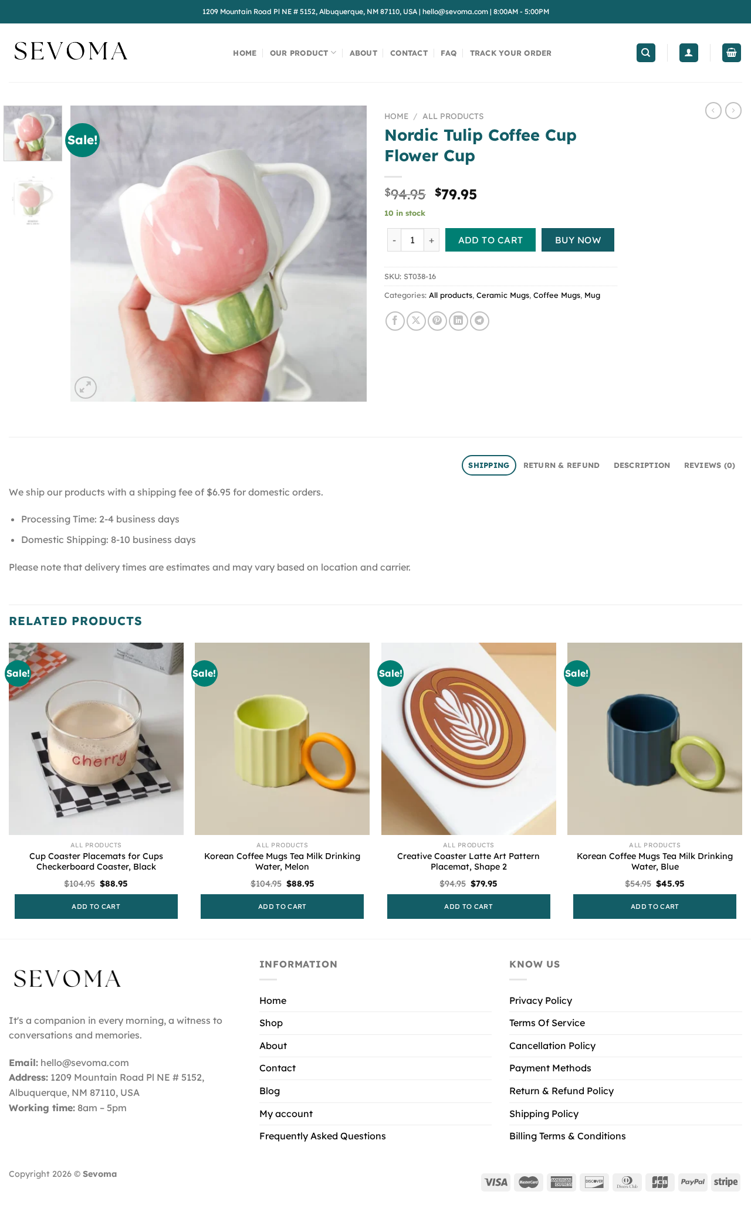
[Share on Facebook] (395, 321)
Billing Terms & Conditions (567, 1136)
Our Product (299, 52)
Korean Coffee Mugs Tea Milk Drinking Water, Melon (282, 862)
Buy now (578, 240)
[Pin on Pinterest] (437, 321)
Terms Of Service (547, 1023)
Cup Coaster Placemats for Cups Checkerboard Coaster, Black (96, 862)
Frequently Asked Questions (322, 1136)
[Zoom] (86, 387)
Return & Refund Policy (561, 1091)
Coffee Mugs (556, 295)
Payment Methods (550, 1068)
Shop (271, 1023)
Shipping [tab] (488, 465)
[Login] (688, 53)
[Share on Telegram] (479, 321)
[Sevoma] (70, 52)
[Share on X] (416, 321)
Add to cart (490, 240)
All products (452, 116)
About (363, 52)
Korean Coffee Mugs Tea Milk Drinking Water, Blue (655, 862)
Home (244, 52)
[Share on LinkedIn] (458, 321)
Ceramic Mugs (502, 295)
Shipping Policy (544, 1113)
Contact (409, 52)
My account (286, 1113)
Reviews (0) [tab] (710, 465)
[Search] (646, 53)
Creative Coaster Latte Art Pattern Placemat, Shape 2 (468, 862)
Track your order (511, 52)
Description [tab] (642, 465)
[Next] (346, 253)
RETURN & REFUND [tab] (561, 465)
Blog (269, 1091)
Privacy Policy (540, 1000)
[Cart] (731, 53)
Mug (592, 295)
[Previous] (91, 253)
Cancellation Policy (552, 1045)
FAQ (448, 52)
